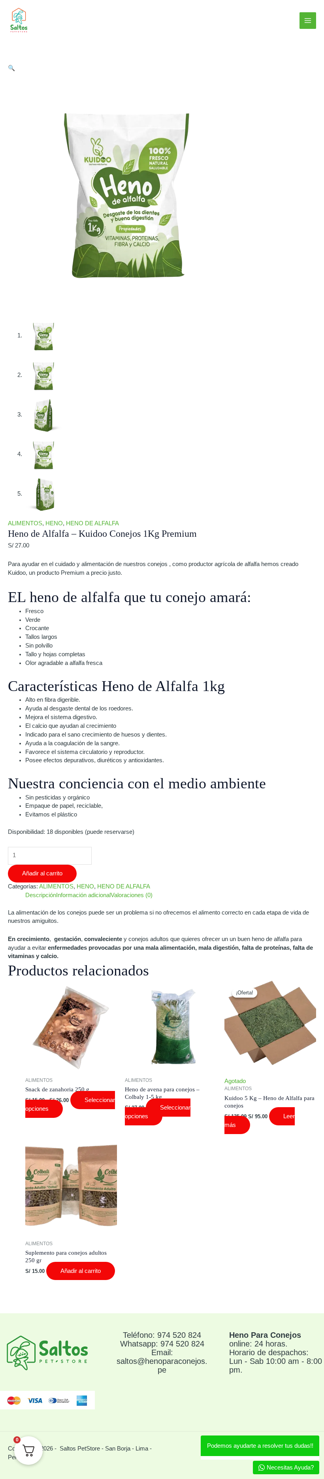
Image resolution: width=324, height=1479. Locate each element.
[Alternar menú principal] (308, 20)
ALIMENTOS (25, 523)
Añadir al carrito (42, 873)
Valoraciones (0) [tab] (132, 895)
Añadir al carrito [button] (80, 1271)
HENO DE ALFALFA (92, 523)
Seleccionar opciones (157, 1111)
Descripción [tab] (40, 895)
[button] (11, 68)
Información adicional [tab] (83, 895)
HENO (54, 523)
